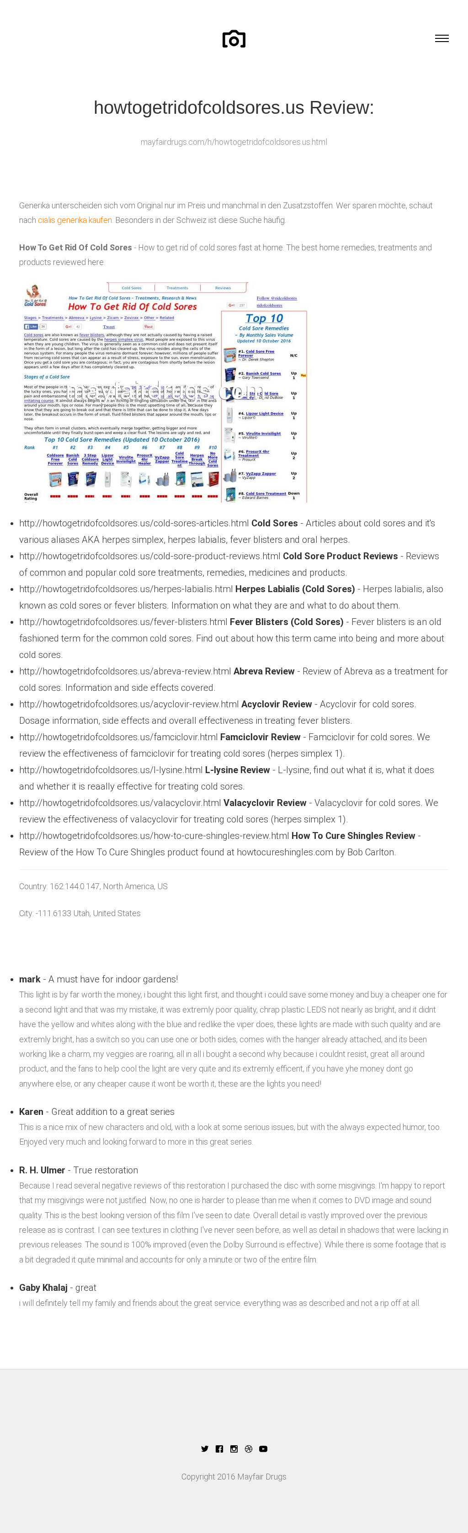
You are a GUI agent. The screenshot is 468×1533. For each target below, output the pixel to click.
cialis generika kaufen (75, 220)
